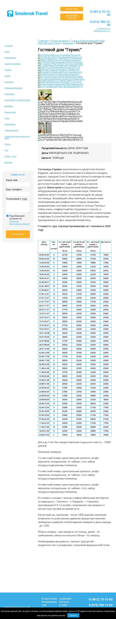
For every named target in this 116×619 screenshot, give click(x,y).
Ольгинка (9, 82)
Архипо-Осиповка (13, 63)
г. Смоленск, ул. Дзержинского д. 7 (102, 29)
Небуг (7, 51)
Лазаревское (10, 57)
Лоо (6, 150)
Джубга (8, 70)
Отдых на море (49, 598)
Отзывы (63, 604)
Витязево (9, 106)
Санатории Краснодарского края (17, 137)
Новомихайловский (13, 88)
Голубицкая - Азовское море (17, 100)
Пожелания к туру (16, 199)
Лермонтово (10, 112)
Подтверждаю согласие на (19, 220)
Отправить (17, 234)
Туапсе (8, 144)
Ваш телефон (14, 189)
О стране (9, 45)
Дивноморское (11, 130)
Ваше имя (12, 180)
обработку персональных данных (19, 222)
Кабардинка (10, 124)
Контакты (64, 601)
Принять (73, 615)
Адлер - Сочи (10, 156)
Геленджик (9, 94)
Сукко (7, 118)
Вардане (8, 162)
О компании (65, 598)
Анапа (7, 76)
